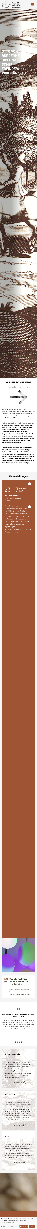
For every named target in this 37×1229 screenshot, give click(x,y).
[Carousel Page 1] (16, 1042)
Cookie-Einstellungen (7, 1226)
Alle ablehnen (24, 1226)
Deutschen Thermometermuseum (17, 529)
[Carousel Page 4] (21, 1042)
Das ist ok (32, 1226)
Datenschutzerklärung (10, 1222)
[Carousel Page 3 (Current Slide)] (19, 1042)
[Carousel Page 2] (17, 1042)
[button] (33, 5)
